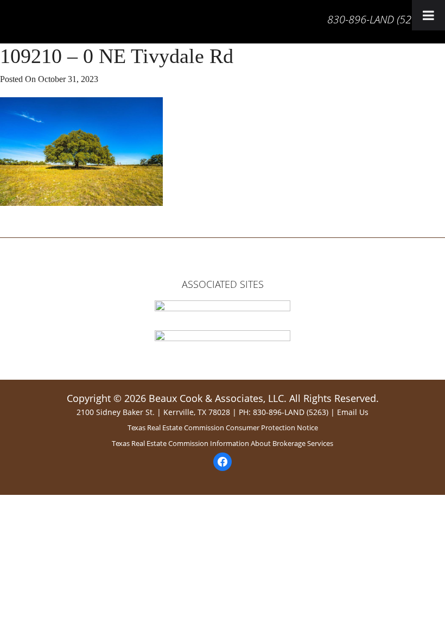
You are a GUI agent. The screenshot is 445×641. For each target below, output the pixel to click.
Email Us (352, 412)
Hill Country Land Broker (10, 24)
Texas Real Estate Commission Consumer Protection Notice (223, 427)
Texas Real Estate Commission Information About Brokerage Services (222, 443)
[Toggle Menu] (428, 15)
